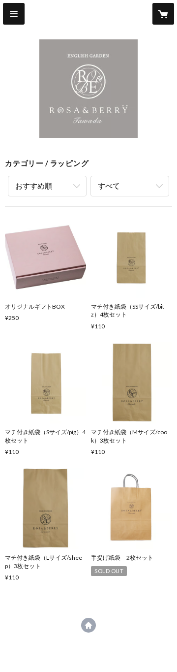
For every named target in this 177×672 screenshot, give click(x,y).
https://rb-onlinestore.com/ (88, 625)
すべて (109, 185)
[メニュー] (14, 14)
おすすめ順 (33, 185)
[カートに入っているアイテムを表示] (163, 14)
